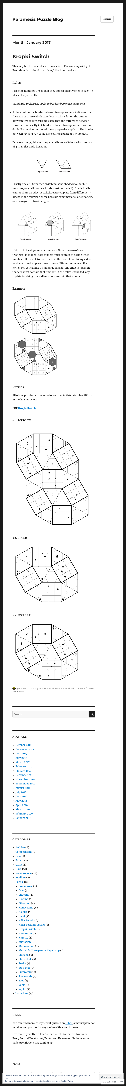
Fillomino (24, 903)
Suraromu (25, 971)
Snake (22, 963)
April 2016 (22, 805)
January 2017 (23, 770)
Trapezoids (25, 976)
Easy (18, 856)
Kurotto (23, 937)
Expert (20, 860)
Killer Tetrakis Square (32, 924)
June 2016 (22, 796)
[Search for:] (50, 714)
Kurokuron (25, 933)
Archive (20, 847)
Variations (22, 993)
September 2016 (25, 783)
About (16, 1064)
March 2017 (23, 762)
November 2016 (25, 779)
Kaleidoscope (55, 688)
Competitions (24, 851)
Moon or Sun (26, 946)
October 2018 (24, 744)
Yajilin (22, 989)
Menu (107, 19)
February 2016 (24, 813)
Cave (21, 890)
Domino (23, 899)
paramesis (22, 688)
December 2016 (25, 774)
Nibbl (68, 1023)
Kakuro (23, 911)
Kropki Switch (31, 56)
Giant (19, 864)
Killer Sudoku (27, 920)
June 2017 (21, 753)
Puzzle (81, 688)
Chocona (24, 894)
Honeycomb (26, 907)
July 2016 (21, 792)
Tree (21, 980)
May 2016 (21, 800)
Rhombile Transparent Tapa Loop (39, 950)
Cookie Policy (67, 1081)
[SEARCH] (92, 714)
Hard (19, 868)
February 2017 (24, 766)
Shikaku (24, 954)
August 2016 (23, 787)
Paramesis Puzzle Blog (37, 19)
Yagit (22, 984)
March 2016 (23, 809)
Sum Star (24, 967)
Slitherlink (25, 959)
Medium (21, 877)
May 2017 (21, 757)
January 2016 (23, 817)
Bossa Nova (26, 886)
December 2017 (25, 749)
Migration (25, 941)
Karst (22, 916)
